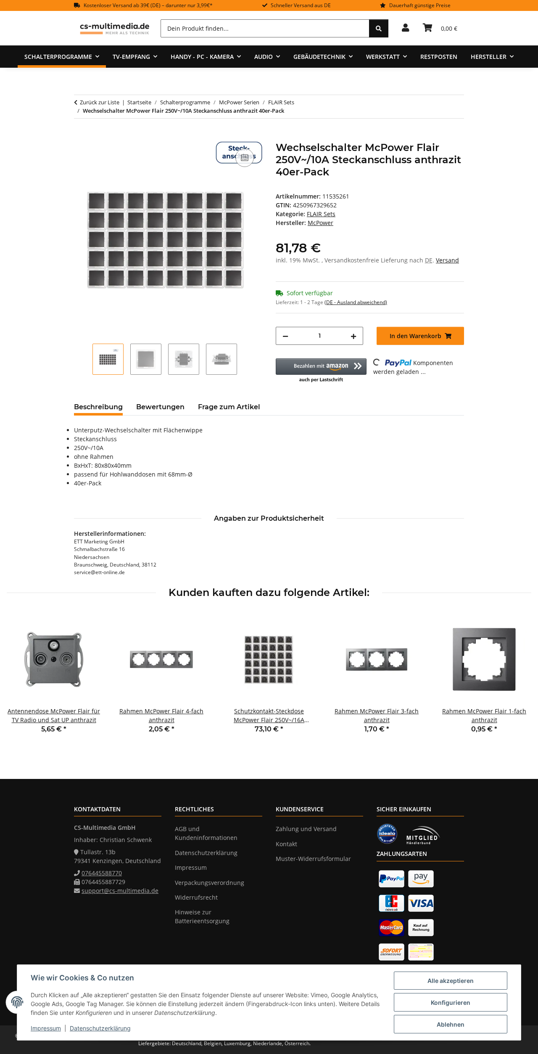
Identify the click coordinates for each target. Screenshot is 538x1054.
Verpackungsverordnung (209, 883)
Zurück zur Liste (99, 102)
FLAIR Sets (321, 214)
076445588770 (102, 873)
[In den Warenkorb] (80, 137)
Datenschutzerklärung (100, 1028)
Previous (21, 678)
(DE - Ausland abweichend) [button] (355, 302)
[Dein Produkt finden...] (378, 28)
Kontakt (286, 844)
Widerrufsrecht (196, 897)
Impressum (46, 1028)
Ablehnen (450, 1024)
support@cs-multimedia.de (120, 891)
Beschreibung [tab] (98, 407)
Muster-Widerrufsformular (313, 859)
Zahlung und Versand (306, 829)
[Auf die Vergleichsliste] (244, 157)
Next (518, 678)
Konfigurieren (450, 1002)
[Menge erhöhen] (353, 335)
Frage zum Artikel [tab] (229, 407)
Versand (447, 260)
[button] (405, 28)
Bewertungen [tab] (160, 407)
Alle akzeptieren (450, 980)
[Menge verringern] (285, 335)
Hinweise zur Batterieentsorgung (202, 916)
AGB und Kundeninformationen (206, 833)
